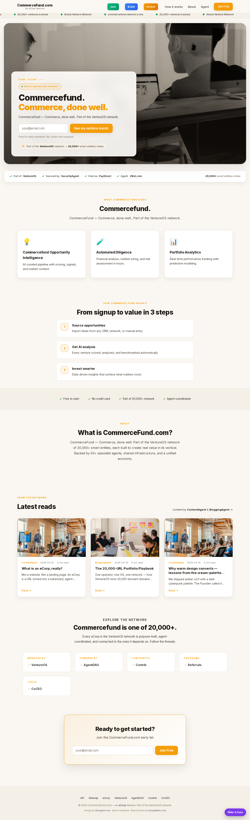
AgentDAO (91, 665)
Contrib (141, 665)
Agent (205, 6)
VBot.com (136, 176)
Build (131, 6)
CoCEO (36, 689)
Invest (150, 6)
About (192, 6)
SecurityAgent (70, 176)
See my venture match (91, 128)
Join (113, 6)
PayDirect (105, 176)
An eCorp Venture (34, 8)
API (82, 798)
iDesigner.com (102, 810)
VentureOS (29, 176)
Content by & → (203, 509)
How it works (174, 6)
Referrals (194, 665)
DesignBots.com (157, 810)
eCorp (106, 798)
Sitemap (93, 798)
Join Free (223, 6)
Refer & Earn (235, 812)
